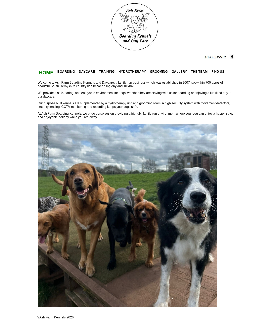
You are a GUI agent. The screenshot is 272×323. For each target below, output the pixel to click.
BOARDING (66, 71)
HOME (46, 72)
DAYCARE (87, 71)
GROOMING (159, 71)
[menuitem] (46, 72)
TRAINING (106, 71)
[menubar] (131, 72)
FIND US (217, 71)
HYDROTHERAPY (132, 71)
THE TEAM (199, 71)
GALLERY (179, 71)
